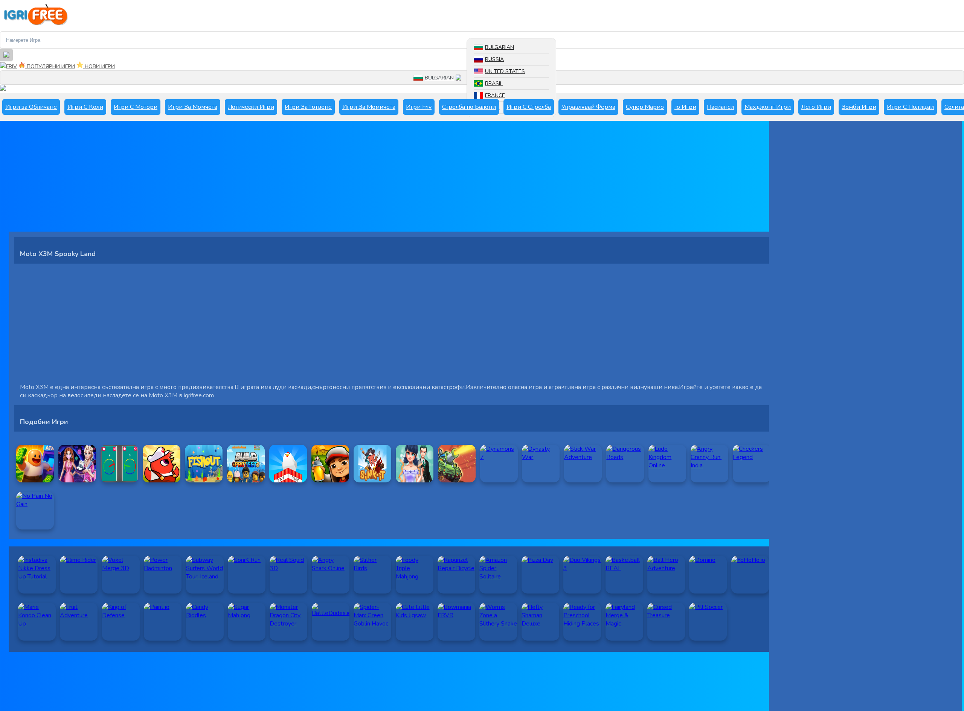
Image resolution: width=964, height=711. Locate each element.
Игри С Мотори (135, 107)
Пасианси (720, 107)
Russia (494, 59)
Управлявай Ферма (588, 107)
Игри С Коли (85, 107)
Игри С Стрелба (528, 107)
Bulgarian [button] (439, 77)
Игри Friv (419, 107)
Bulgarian (499, 47)
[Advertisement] (235, 179)
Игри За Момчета (192, 107)
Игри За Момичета (368, 107)
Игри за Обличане (31, 107)
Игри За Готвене (308, 107)
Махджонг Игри (767, 107)
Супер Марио (645, 107)
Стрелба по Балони (469, 107)
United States (505, 71)
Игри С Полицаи (910, 107)
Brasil (494, 83)
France (495, 95)
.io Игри (685, 107)
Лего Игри (816, 107)
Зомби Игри (859, 107)
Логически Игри (251, 107)
